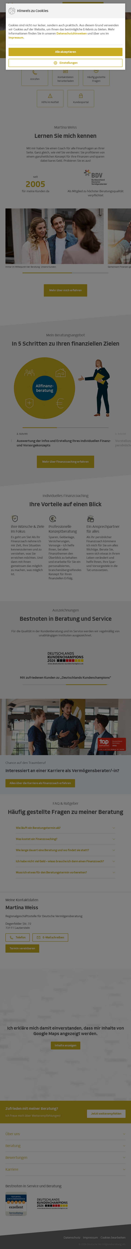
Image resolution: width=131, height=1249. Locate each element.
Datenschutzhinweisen (71, 33)
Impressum (16, 38)
